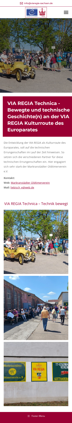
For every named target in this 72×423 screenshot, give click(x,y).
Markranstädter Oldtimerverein (30, 182)
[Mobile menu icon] (66, 12)
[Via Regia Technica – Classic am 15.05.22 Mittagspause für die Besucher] (36, 308)
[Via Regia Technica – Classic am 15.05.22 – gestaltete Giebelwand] (36, 374)
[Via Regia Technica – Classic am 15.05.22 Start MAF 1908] (36, 242)
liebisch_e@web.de (22, 187)
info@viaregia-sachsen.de (38, 3)
